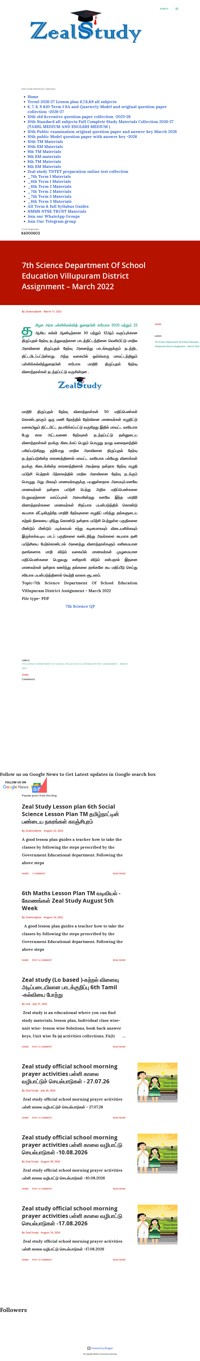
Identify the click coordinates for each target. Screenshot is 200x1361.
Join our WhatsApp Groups (54, 216)
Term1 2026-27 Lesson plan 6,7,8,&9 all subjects (72, 101)
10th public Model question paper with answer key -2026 (82, 136)
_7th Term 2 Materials (49, 191)
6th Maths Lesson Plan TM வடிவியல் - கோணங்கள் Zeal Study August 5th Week (71, 900)
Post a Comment (42, 960)
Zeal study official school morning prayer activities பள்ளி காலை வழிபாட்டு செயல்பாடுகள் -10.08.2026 (72, 1144)
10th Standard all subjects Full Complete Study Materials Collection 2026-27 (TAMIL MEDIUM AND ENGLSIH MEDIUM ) (101, 124)
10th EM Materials (45, 146)
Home (33, 96)
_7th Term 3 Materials (49, 196)
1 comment (39, 873)
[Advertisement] (100, 65)
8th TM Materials (44, 161)
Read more (119, 873)
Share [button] (158, 324)
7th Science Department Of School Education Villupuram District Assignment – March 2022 (177, 344)
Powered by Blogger (102, 1348)
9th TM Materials (44, 151)
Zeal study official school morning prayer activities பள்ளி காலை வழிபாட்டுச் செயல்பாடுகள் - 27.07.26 (70, 1073)
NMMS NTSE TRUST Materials (57, 211)
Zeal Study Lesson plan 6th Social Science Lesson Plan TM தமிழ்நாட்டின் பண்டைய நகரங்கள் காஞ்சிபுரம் (70, 814)
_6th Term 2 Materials (49, 186)
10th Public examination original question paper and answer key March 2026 (102, 131)
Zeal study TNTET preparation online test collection (78, 171)
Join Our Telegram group (52, 221)
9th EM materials (44, 156)
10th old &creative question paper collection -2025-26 (79, 116)
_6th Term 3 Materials (50, 201)
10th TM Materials (45, 141)
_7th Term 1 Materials (49, 176)
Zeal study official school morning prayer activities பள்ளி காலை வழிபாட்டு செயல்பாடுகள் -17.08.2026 (72, 1215)
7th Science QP (79, 606)
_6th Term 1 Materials (49, 181)
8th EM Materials (44, 166)
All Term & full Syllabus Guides (58, 206)
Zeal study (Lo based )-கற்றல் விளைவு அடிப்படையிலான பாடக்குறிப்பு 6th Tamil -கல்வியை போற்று (70, 987)
